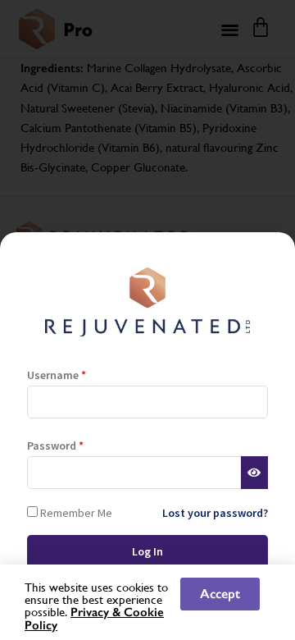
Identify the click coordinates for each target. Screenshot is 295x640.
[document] (147, 320)
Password (55, 445)
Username (56, 375)
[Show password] (254, 472)
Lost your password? (215, 513)
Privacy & (97, 612)
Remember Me (75, 512)
